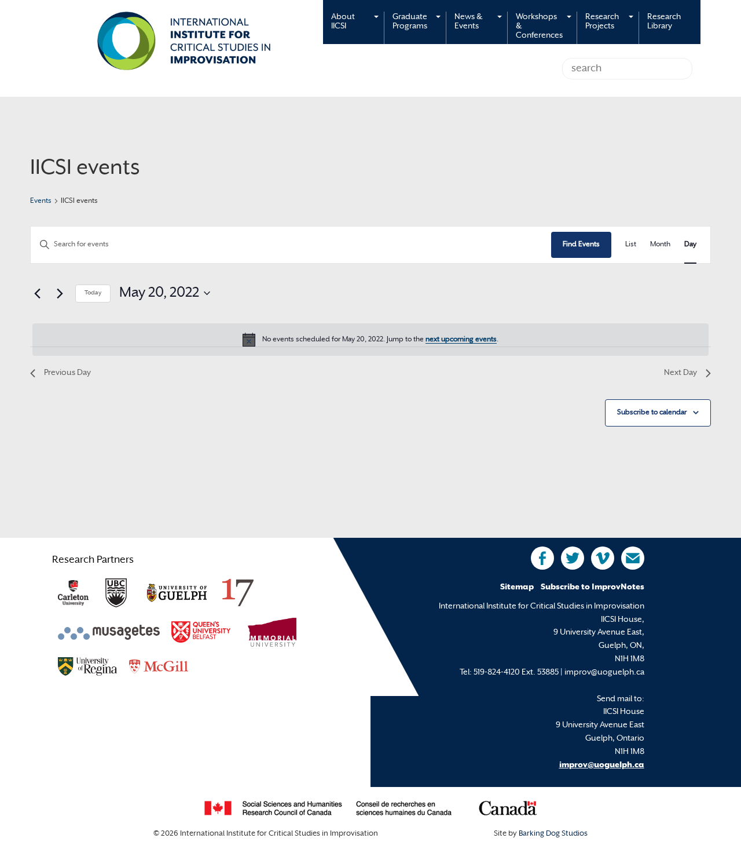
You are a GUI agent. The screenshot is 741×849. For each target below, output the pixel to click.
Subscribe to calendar (652, 412)
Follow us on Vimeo (602, 558)
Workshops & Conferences (539, 26)
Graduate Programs (409, 21)
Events (41, 201)
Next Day (680, 373)
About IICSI (343, 21)
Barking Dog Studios (553, 833)
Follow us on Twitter (572, 558)
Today (93, 293)
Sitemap (517, 587)
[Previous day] (37, 293)
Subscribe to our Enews (632, 558)
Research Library (664, 21)
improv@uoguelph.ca (601, 765)
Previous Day (67, 373)
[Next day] (60, 293)
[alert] (370, 339)
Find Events (581, 244)
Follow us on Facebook (542, 558)
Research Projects (602, 21)
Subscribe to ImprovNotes (592, 587)
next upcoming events (461, 339)
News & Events (468, 21)
